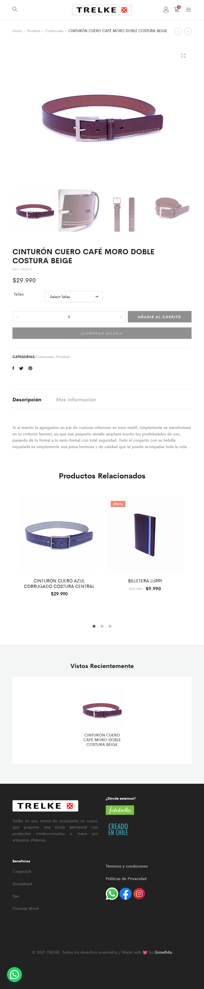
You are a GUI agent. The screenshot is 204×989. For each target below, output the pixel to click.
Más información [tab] (76, 399)
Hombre (33, 30)
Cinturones (54, 30)
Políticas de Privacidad (126, 878)
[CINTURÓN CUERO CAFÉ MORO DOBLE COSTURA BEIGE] (13, 368)
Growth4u (163, 952)
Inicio (17, 30)
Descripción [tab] (26, 399)
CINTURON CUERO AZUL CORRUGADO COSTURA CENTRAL (59, 583)
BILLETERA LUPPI (145, 580)
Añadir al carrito (159, 316)
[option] (59, 546)
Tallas (19, 294)
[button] (14, 974)
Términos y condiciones (127, 866)
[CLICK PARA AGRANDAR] (183, 55)
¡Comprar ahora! (102, 333)
